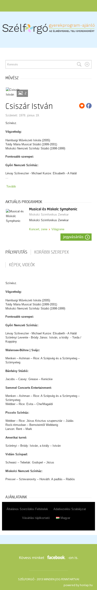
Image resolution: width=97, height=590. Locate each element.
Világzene (57, 229)
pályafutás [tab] (16, 252)
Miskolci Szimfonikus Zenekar (49, 214)
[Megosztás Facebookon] (89, 105)
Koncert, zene (38, 229)
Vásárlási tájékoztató (36, 518)
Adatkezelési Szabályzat (69, 509)
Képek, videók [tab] (22, 264)
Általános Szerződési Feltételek (27, 509)
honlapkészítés (48, 546)
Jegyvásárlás (73, 237)
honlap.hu (86, 585)
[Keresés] (79, 64)
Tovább (11, 186)
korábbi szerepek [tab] (51, 252)
